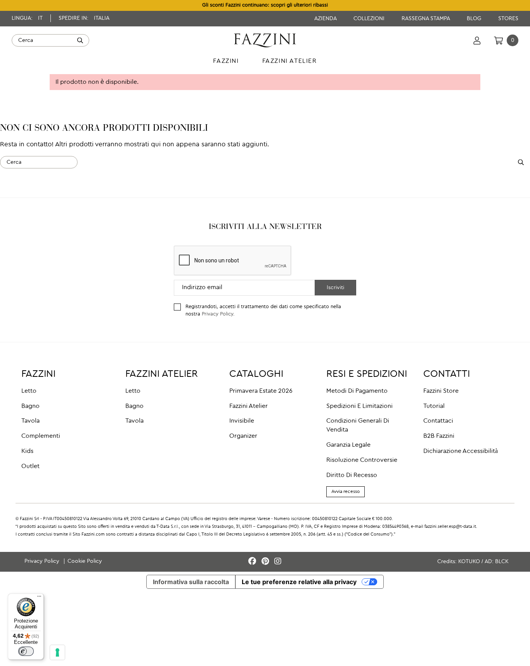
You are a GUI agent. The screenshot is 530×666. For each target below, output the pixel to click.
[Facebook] (253, 561)
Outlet (30, 466)
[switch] (26, 651)
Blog (475, 18)
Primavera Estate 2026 (261, 391)
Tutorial (434, 406)
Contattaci (438, 421)
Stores (508, 18)
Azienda (326, 18)
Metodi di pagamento (357, 391)
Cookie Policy (85, 561)
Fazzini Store (441, 391)
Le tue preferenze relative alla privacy (299, 582)
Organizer (243, 436)
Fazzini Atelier (248, 406)
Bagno (30, 406)
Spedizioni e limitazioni (359, 406)
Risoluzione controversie (361, 460)
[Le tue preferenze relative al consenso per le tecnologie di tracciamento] (57, 652)
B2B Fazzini (438, 436)
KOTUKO (469, 561)
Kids (27, 451)
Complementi (40, 436)
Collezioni (369, 18)
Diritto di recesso (351, 475)
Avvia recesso (345, 491)
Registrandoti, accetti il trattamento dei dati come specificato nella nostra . (263, 310)
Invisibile (241, 421)
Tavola (30, 421)
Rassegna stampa (426, 18)
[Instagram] (277, 561)
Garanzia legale (348, 445)
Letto (28, 391)
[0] (498, 40)
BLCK (502, 561)
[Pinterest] (266, 561)
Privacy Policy (217, 314)
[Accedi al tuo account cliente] (477, 40)
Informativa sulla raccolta (191, 582)
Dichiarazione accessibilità (460, 451)
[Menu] (39, 598)
